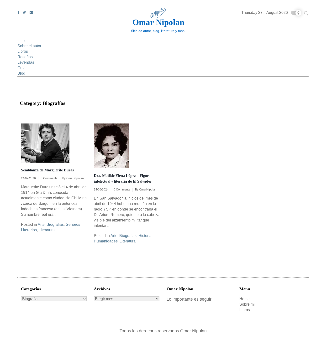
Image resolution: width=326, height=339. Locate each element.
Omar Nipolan (158, 22)
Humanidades (106, 241)
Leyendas (25, 62)
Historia (145, 236)
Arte (41, 224)
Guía (21, 68)
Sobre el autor (29, 46)
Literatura (47, 230)
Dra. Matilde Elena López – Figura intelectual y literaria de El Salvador (123, 178)
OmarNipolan (75, 178)
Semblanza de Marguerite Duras (47, 170)
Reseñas (25, 57)
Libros (22, 51)
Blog (21, 73)
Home (244, 299)
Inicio (21, 41)
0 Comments (49, 178)
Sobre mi (247, 304)
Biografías (55, 224)
